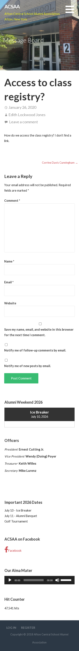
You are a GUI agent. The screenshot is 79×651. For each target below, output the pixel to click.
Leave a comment (23, 121)
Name (9, 261)
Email (8, 282)
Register (28, 627)
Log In (11, 627)
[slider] (66, 579)
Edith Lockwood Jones (27, 114)
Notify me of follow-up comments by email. (35, 350)
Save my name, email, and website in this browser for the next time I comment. (39, 332)
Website (10, 303)
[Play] (10, 580)
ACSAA (12, 6)
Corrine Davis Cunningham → (60, 162)
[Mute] (57, 580)
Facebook (14, 550)
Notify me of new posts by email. (27, 366)
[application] (39, 580)
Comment (12, 200)
